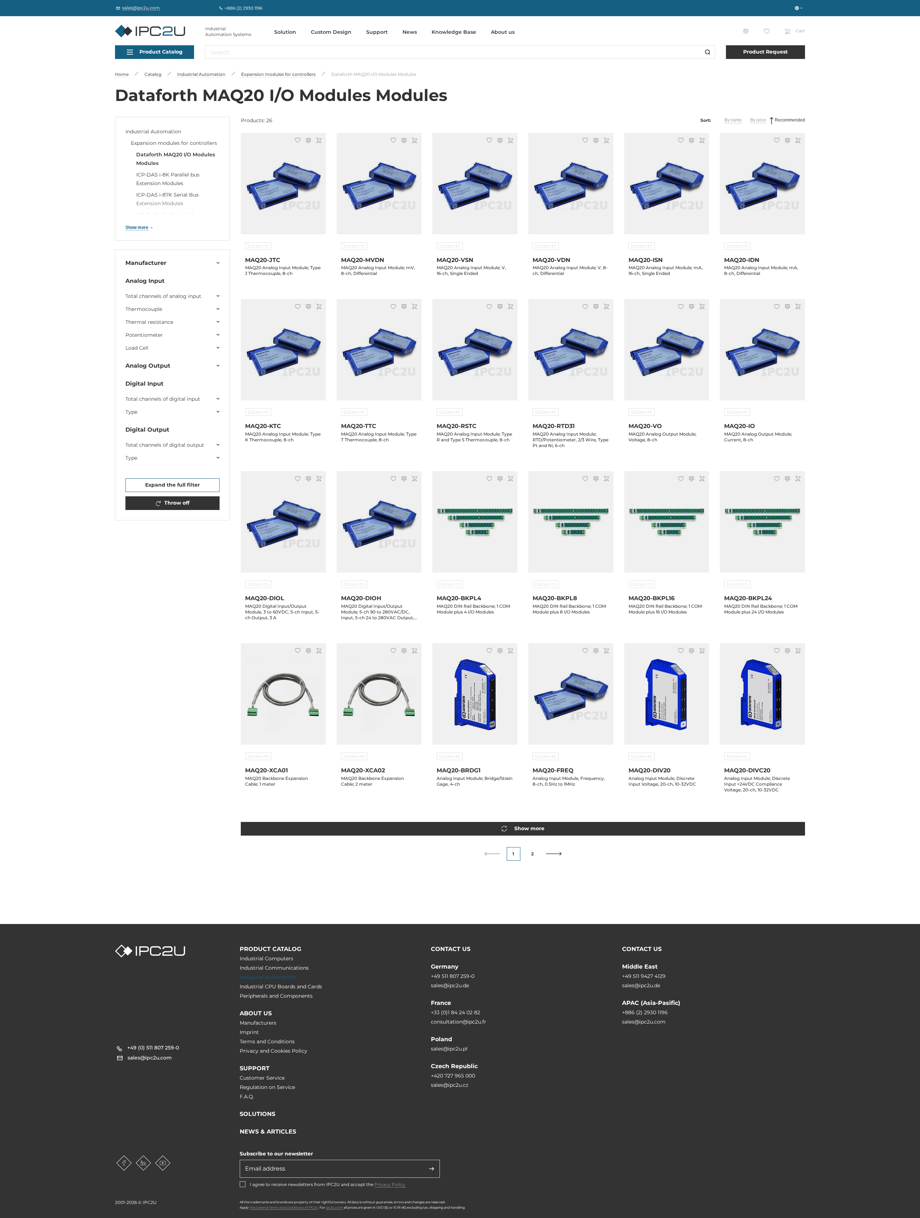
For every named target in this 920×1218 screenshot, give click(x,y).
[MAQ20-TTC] (379, 354)
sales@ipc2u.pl (449, 1048)
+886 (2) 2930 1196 (645, 1012)
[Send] (431, 1169)
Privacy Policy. (390, 1184)
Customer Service (262, 1078)
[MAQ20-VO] (667, 354)
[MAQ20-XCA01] (283, 698)
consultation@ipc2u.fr (458, 1022)
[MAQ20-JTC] (283, 188)
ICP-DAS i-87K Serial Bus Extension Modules (167, 199)
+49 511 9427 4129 (644, 976)
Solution (285, 32)
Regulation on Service (267, 1087)
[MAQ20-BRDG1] (475, 698)
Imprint (249, 1032)
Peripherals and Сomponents (276, 996)
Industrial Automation (153, 131)
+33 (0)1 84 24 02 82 (455, 1012)
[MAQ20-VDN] (571, 188)
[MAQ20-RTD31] (571, 354)
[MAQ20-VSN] (475, 188)
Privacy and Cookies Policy (273, 1051)
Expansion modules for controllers (174, 143)
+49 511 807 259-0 (452, 976)
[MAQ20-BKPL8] (571, 526)
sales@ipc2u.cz (449, 1085)
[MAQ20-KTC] (283, 354)
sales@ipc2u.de (450, 985)
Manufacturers (258, 1023)
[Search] (707, 52)
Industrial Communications (274, 968)
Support (377, 32)
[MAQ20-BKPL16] (667, 526)
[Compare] (307, 141)
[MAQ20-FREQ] (571, 698)
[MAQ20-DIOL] (283, 526)
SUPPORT (255, 1068)
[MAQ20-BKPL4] (475, 526)
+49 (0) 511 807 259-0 (153, 1047)
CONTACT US (450, 949)
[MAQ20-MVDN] (379, 188)
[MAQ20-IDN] (762, 188)
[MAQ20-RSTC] (475, 354)
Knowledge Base (454, 32)
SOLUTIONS (257, 1114)
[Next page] (554, 854)
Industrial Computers (266, 958)
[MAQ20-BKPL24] (762, 526)
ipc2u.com (334, 1207)
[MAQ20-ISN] (667, 188)
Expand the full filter (172, 485)
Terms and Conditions (267, 1041)
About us (503, 32)
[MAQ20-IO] (762, 354)
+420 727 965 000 (453, 1075)
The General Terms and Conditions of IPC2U (283, 1207)
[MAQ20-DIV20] (667, 698)
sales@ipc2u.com (644, 1022)
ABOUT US (256, 1013)
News (409, 32)
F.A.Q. (247, 1096)
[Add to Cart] (317, 141)
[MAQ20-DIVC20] (762, 698)
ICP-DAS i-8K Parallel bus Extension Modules (167, 179)
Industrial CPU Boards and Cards (281, 986)
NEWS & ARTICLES (268, 1131)
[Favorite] (296, 141)
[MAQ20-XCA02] (379, 698)
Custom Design (331, 32)
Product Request (765, 52)
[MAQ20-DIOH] (379, 526)
